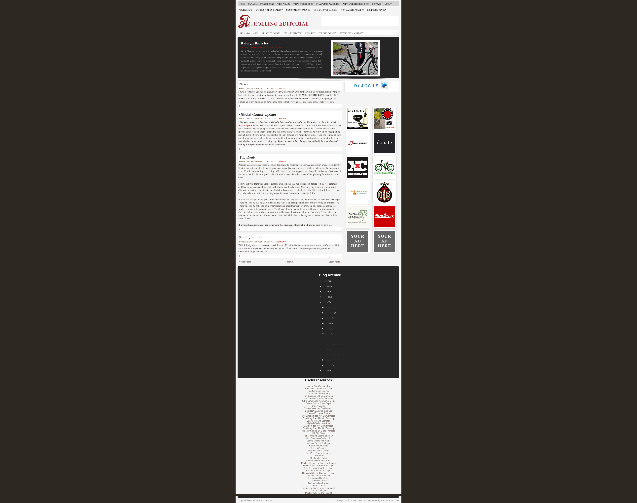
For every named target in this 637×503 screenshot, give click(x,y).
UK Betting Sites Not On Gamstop (318, 416)
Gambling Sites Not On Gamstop (318, 418)
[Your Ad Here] (357, 251)
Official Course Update (257, 114)
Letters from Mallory (351, 33)
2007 (325, 370)
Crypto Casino (318, 485)
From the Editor (292, 33)
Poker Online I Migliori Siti (318, 460)
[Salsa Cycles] (384, 226)
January (328, 365)
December (329, 307)
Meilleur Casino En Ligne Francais (318, 431)
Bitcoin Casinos (318, 448)
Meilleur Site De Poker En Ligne (318, 465)
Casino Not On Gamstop (318, 386)
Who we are (283, 3)
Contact (376, 3)
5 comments (280, 161)
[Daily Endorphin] (357, 202)
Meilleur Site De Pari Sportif (318, 493)
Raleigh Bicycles (254, 43)
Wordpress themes (264, 500)
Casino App (318, 455)
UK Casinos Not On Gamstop (318, 396)
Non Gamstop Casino (352, 9)
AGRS (255, 33)
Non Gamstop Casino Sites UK (318, 436)
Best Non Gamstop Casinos (318, 411)
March (327, 334)
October (328, 318)
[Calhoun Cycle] (357, 128)
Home (242, 3)
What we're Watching (327, 3)
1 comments (280, 88)
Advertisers (245, 9)
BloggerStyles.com (390, 500)
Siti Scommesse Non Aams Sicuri (318, 401)
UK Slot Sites (318, 433)
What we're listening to (356, 3)
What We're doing (303, 3)
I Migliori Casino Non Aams (319, 423)
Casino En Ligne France (318, 413)
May (327, 323)
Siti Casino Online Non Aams (318, 388)
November (329, 312)
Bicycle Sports (245, 125)
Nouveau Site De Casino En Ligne (318, 473)
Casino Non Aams (318, 480)
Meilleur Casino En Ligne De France (318, 463)
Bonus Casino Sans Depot (318, 403)
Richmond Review (376, 9)
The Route (247, 157)
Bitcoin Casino (318, 406)
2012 (325, 280)
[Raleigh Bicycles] (357, 152)
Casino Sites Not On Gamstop (318, 408)
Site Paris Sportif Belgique (318, 453)
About (388, 3)
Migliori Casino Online (318, 450)
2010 (325, 291)
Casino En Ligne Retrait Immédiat (318, 488)
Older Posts (334, 262)
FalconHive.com (359, 500)
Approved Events (271, 33)
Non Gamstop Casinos (298, 9)
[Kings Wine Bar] (384, 202)
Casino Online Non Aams (319, 440)
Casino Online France (318, 483)
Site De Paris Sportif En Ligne (318, 468)
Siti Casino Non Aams (318, 478)
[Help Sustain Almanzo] (384, 152)
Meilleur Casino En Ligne (318, 443)
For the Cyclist (327, 33)
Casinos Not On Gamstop (269, 9)
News (243, 84)
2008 (325, 302)
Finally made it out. (255, 237)
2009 (325, 296)
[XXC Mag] (357, 177)
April (327, 328)
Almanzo (245, 33)
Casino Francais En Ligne (318, 470)
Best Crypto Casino (318, 445)
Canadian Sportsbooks (261, 3)
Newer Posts (245, 262)
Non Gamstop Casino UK (318, 438)
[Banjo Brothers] (384, 128)
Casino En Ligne (318, 490)
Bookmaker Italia (318, 458)
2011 (325, 286)
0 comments (280, 119)
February (328, 359)
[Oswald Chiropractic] (357, 226)
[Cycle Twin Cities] (384, 177)
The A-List (310, 33)
